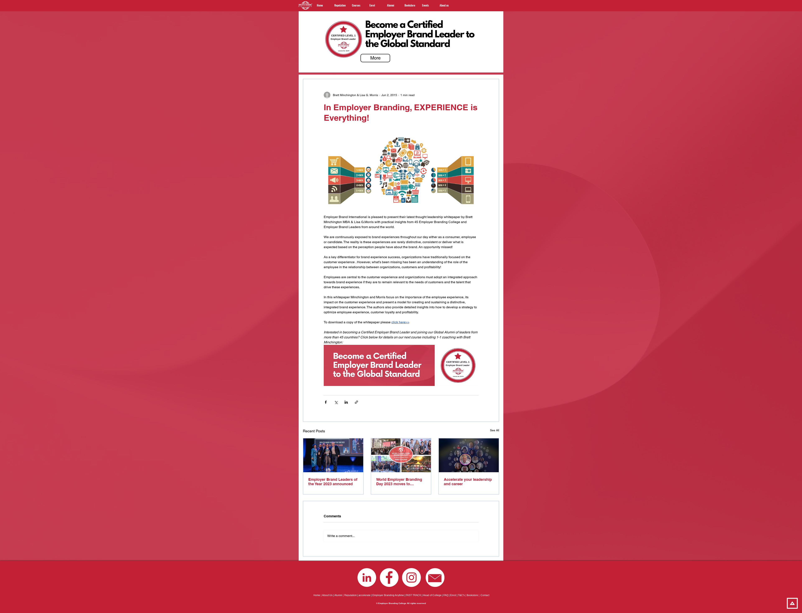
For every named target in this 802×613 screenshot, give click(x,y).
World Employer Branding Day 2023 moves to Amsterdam (399, 481)
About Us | (328, 595)
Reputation (350, 595)
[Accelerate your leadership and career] (469, 455)
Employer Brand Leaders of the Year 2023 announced (332, 481)
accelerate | (365, 595)
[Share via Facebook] (326, 402)
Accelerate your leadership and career (468, 481)
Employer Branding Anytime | (389, 595)
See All (494, 430)
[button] (357, 5)
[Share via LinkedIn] (346, 402)
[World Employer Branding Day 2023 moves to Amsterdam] (401, 455)
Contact (485, 595)
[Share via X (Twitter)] (336, 402)
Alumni (338, 595)
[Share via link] (356, 402)
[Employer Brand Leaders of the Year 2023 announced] (333, 455)
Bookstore (472, 595)
